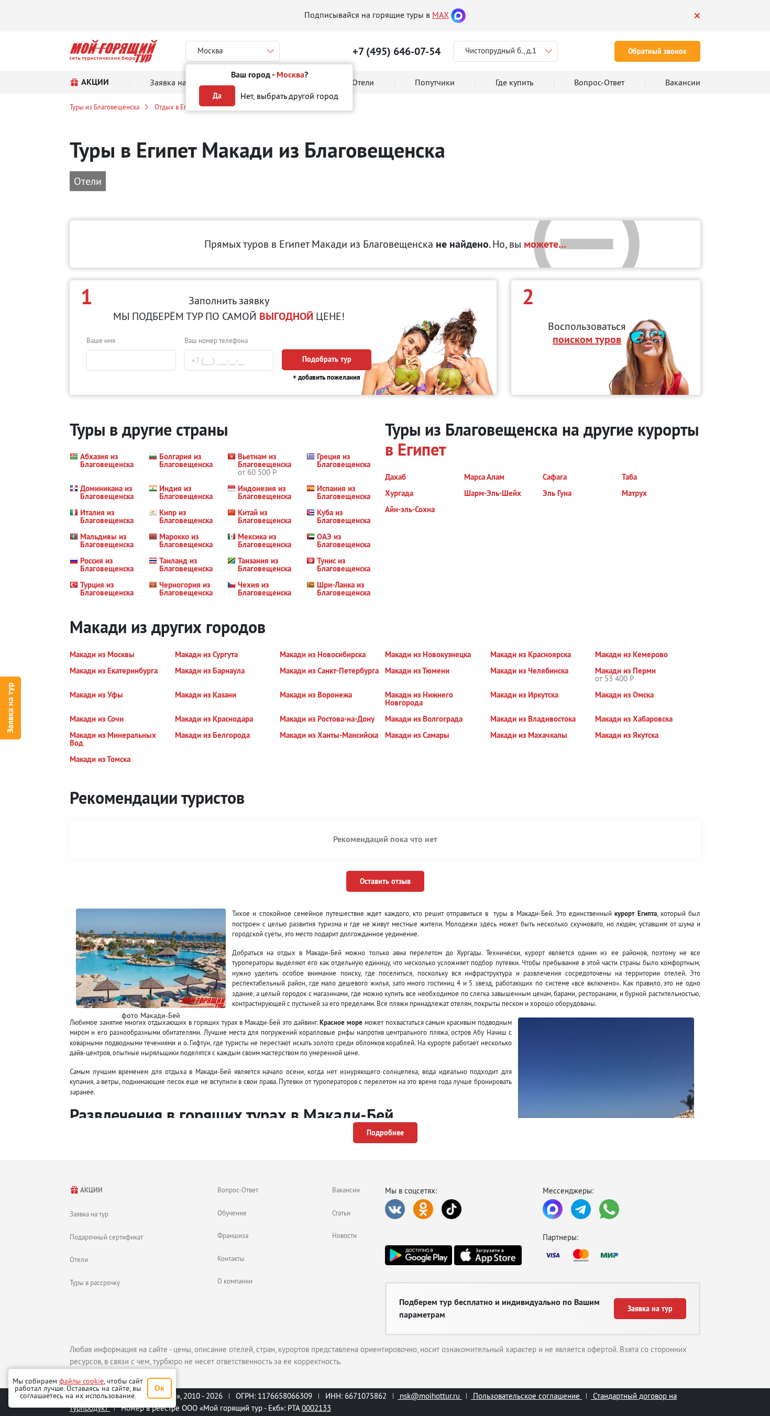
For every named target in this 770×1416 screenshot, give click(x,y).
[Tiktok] (451, 1209)
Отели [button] (88, 180)
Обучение (232, 1213)
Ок (159, 1387)
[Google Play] (418, 1255)
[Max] (458, 14)
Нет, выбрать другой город (289, 96)
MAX (440, 14)
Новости (344, 1235)
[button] (103, 464)
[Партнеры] (621, 1255)
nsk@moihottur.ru (430, 1396)
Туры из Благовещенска (104, 107)
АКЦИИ (91, 1190)
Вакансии (346, 1190)
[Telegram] (581, 1209)
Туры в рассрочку (95, 1282)
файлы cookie (81, 1381)
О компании (234, 1281)
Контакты (231, 1258)
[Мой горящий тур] (113, 51)
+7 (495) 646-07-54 (397, 51)
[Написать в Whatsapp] (609, 1209)
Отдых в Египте (177, 107)
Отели (79, 1259)
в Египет (415, 449)
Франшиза (232, 1235)
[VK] (395, 1209)
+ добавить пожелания (326, 377)
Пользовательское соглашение (526, 1396)
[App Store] (487, 1255)
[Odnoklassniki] (423, 1209)
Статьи (341, 1213)
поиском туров (587, 339)
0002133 (316, 1408)
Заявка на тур (10, 708)
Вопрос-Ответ (237, 1190)
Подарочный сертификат (106, 1237)
